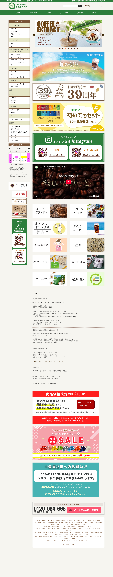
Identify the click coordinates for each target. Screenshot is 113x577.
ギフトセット (12, 94)
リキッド (13, 72)
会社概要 (48, 13)
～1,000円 (13, 97)
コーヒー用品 (12, 106)
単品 (12, 43)
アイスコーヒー (13, 68)
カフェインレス (13, 80)
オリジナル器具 (15, 110)
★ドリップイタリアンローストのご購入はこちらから (49, 361)
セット (13, 36)
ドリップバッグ (13, 40)
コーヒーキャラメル (16, 119)
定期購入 (11, 123)
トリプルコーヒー (15, 54)
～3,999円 (13, 100)
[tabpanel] (68, 33)
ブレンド (13, 29)
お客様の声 (80, 13)
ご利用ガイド (33, 13)
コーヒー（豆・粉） (14, 25)
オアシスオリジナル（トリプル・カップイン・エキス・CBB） (18, 50)
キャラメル (14, 138)
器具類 (13, 112)
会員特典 (18, 13)
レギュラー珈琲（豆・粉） (18, 77)
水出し (13, 74)
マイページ (90, 6)
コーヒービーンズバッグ (17, 62)
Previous (34, 35)
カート (102, 6)
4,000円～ (13, 103)
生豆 (10, 90)
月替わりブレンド (15, 34)
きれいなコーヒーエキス (17, 59)
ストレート (14, 31)
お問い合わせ (95, 13)
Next (103, 35)
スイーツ (11, 116)
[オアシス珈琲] (18, 8)
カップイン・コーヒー (17, 57)
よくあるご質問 (64, 13)
